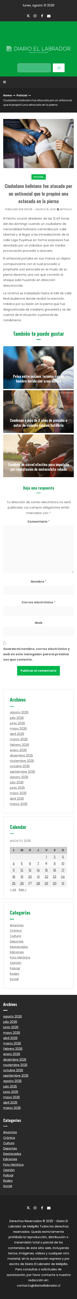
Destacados (19, 947)
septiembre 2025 (22, 772)
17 (63, 870)
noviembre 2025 (22, 761)
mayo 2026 (18, 728)
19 (22, 877)
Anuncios (17, 925)
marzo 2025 (18, 804)
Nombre (38, 581)
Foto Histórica (20, 957)
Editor (28, 209)
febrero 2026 (19, 745)
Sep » (22, 889)
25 (13, 883)
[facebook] (42, 16)
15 (46, 870)
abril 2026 (17, 734)
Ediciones (17, 952)
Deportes (17, 941)
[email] (48, 16)
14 (38, 870)
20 (30, 877)
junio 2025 (17, 788)
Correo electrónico (38, 602)
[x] (28, 16)
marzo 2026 (19, 739)
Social (14, 979)
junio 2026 (17, 723)
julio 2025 (17, 782)
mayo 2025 (18, 793)
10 (63, 863)
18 (13, 877)
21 (38, 877)
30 (54, 883)
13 (30, 870)
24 (63, 877)
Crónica (16, 930)
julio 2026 (17, 718)
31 (63, 883)
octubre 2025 (20, 766)
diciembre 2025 (21, 755)
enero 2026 (18, 750)
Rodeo (14, 974)
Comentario (38, 521)
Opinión (15, 963)
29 (46, 883)
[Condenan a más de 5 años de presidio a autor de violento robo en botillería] (38, 411)
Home (7, 95)
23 (54, 877)
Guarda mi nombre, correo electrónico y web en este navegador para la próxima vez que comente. (36, 654)
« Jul (13, 889)
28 (38, 883)
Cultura (15, 936)
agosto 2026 (19, 712)
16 (54, 870)
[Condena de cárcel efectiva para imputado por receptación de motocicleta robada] (38, 455)
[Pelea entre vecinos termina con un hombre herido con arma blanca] (38, 367)
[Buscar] (59, 67)
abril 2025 (17, 798)
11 (14, 870)
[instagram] (35, 16)
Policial (21, 95)
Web (38, 623)
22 (46, 877)
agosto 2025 (19, 777)
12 (22, 870)
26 (22, 883)
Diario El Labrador (38, 40)
